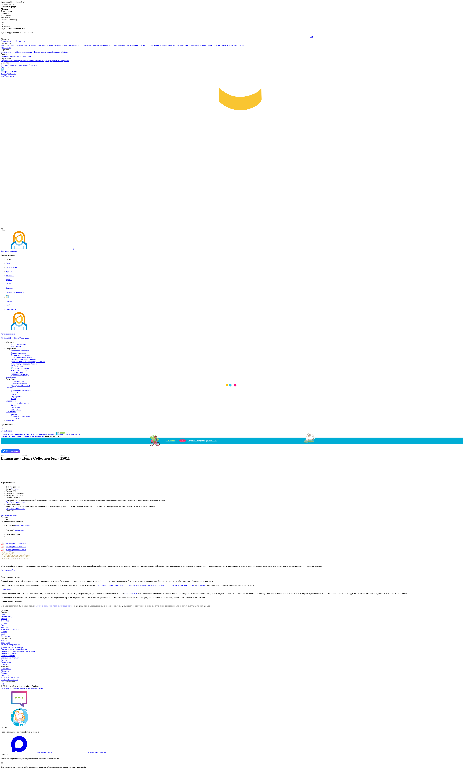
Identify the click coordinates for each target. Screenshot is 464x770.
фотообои (124, 585)
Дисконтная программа (44, 45)
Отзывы (4, 65)
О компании (11, 412)
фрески (132, 585)
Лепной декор (6, 616)
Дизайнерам (6, 48)
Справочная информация (11, 61)
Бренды (44, 61)
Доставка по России (9, 653)
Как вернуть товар (27, 45)
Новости (4, 56)
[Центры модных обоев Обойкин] (232, 225)
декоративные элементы (146, 585)
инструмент (201, 585)
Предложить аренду (24, 52)
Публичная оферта (35, 688)
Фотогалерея (21, 41)
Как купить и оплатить (10, 45)
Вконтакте (159, 37)
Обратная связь (219, 45)
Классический (19, 530)
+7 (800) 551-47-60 (8, 74)
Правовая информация (234, 45)
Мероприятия (19, 56)
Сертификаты (52, 61)
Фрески (4, 623)
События (9, 388)
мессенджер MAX (44, 752)
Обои (98, 585)
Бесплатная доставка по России (149, 45)
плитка (186, 585)
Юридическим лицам (43, 52)
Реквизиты (33, 65)
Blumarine (15, 489)
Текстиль (4, 627)
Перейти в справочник (15, 502)
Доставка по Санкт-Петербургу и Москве (119, 45)
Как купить (5, 643)
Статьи (11, 56)
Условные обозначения (31, 61)
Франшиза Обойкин (60, 52)
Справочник (11, 401)
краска (116, 585)
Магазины (5, 671)
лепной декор (107, 585)
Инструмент (6, 636)
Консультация (12, 451)
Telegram (4, 37)
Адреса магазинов (8, 41)
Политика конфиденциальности (14, 688)
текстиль (160, 585)
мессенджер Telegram (97, 752)
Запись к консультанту (186, 45)
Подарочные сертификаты (65, 45)
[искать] (2, 228)
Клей (3, 634)
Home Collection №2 (23, 525)
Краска (4, 619)
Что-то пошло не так (204, 45)
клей (192, 585)
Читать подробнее (8, 570)
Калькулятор (63, 61)
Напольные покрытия (10, 630)
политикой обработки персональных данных (53, 606)
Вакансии (5, 67)
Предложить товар (8, 52)
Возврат (4, 660)
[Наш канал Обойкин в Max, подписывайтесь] (2, 69)
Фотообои (5, 621)
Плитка (4, 632)
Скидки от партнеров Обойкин (89, 45)
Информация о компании (18, 65)
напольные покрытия (174, 585)
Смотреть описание (9, 515)
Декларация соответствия (15, 543)
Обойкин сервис (169, 45)
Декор (3, 625)
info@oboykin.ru (7, 76)
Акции (28, 56)
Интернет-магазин (9, 72)
